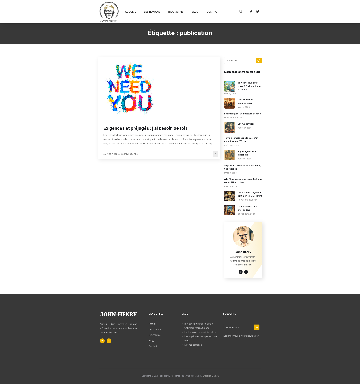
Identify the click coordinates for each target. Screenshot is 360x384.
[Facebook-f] (251, 12)
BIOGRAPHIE (176, 11)
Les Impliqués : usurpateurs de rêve (242, 113)
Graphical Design (210, 375)
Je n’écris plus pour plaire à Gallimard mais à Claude (249, 86)
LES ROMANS (152, 11)
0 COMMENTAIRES (129, 154)
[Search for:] (243, 60)
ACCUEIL (130, 11)
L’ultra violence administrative (200, 332)
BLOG (195, 11)
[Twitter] (258, 12)
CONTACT (213, 11)
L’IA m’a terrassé (246, 123)
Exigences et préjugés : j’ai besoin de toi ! (145, 128)
